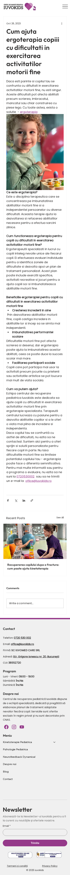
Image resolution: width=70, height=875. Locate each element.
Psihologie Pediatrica (15, 749)
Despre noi (9, 764)
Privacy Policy (49, 866)
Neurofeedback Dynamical (19, 756)
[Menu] (65, 6)
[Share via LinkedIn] (23, 500)
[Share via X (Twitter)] (15, 500)
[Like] (21, 727)
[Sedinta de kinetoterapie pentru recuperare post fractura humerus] (35, 541)
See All (60, 517)
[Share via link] (31, 500)
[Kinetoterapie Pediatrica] (54, 742)
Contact (8, 779)
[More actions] (62, 23)
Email (7, 826)
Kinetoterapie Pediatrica (17, 742)
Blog (6, 771)
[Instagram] (14, 727)
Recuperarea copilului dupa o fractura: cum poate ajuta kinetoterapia (33, 566)
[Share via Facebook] (7, 500)
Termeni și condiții (17, 866)
